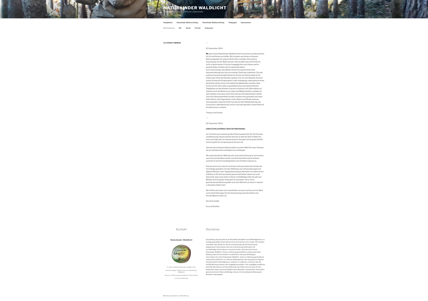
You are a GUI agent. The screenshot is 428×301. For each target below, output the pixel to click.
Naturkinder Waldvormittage (187, 22)
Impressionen (246, 22)
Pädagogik (233, 22)
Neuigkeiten (167, 22)
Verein (188, 28)
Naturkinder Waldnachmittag (213, 22)
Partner (198, 28)
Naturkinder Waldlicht (195, 7)
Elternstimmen (169, 28)
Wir (180, 28)
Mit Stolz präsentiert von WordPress (176, 296)
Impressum (209, 28)
